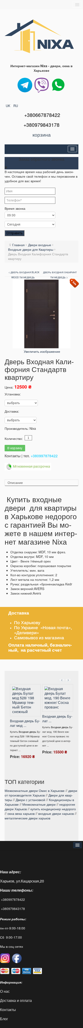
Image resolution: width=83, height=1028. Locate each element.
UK (8, 105)
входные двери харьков (56, 813)
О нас (5, 991)
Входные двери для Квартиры (30, 249)
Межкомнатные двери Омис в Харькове (35, 790)
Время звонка (15, 208)
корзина (42, 134)
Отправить (14, 233)
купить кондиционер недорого (53, 809)
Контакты (8, 1009)
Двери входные (39, 245)
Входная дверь (40, 727)
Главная (18, 245)
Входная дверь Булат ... (37, 718)
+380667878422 (42, 114)
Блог (4, 1018)
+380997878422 (44, 455)
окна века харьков (21, 813)
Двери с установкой (30, 799)
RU (15, 105)
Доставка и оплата (16, 1000)
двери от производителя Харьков (41, 792)
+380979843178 (13, 908)
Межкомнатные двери (39, 804)
